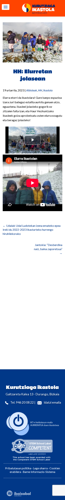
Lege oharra (40, 468)
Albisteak (31, 90)
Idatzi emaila (52, 402)
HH (40, 90)
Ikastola (48, 90)
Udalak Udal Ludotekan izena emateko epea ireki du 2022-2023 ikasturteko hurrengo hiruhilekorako (31, 229)
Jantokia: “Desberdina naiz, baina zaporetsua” (48, 249)
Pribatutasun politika (18, 468)
